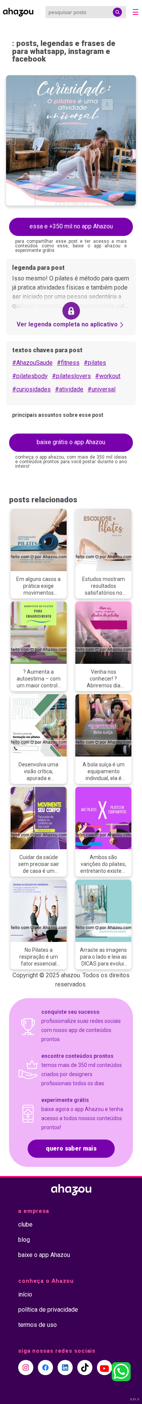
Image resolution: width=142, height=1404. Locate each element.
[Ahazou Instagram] (25, 1367)
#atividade (69, 389)
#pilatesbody (30, 376)
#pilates (95, 362)
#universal (101, 389)
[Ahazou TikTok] (84, 1367)
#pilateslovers (71, 376)
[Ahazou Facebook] (45, 1367)
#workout (107, 376)
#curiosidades (31, 389)
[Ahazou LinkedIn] (65, 1367)
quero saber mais (71, 1148)
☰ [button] (135, 12)
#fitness (68, 362)
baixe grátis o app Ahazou (71, 442)
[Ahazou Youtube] (104, 1367)
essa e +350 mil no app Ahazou (71, 226)
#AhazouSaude (32, 362)
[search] (117, 12)
